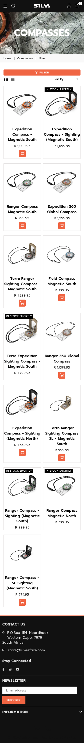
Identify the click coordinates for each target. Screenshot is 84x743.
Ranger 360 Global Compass (62, 358)
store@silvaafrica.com (26, 650)
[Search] (13, 5)
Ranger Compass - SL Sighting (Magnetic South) (22, 583)
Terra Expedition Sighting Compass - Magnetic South (22, 361)
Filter (43, 72)
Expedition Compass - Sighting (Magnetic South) (62, 134)
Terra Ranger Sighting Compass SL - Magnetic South (61, 435)
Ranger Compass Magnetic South (22, 209)
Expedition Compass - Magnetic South (22, 134)
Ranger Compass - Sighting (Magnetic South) (22, 516)
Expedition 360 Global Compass (62, 209)
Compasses (25, 58)
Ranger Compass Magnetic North (61, 513)
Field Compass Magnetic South (62, 281)
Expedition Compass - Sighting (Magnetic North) (22, 433)
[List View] (12, 79)
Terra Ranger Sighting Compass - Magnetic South (22, 284)
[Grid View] (6, 79)
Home (7, 58)
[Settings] (69, 5)
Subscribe (14, 700)
